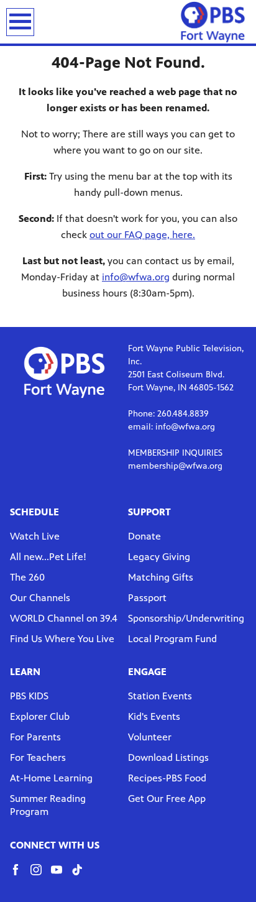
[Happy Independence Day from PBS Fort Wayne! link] (213, 22)
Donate (144, 536)
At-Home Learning (51, 778)
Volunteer (149, 737)
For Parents (35, 737)
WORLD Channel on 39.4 (63, 618)
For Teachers (38, 757)
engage (147, 672)
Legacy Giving (159, 557)
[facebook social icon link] (20, 875)
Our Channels (40, 598)
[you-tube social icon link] (61, 875)
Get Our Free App (167, 798)
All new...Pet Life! (48, 557)
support (149, 512)
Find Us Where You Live (62, 639)
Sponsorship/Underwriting (186, 618)
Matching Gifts (160, 577)
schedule (34, 512)
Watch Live (35, 536)
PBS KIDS (29, 696)
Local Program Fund (172, 639)
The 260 (27, 577)
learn (25, 672)
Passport (147, 598)
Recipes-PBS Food (167, 778)
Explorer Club (40, 716)
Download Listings (168, 757)
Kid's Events (154, 716)
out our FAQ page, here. (142, 235)
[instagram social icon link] (40, 875)
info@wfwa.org (136, 277)
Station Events (160, 696)
